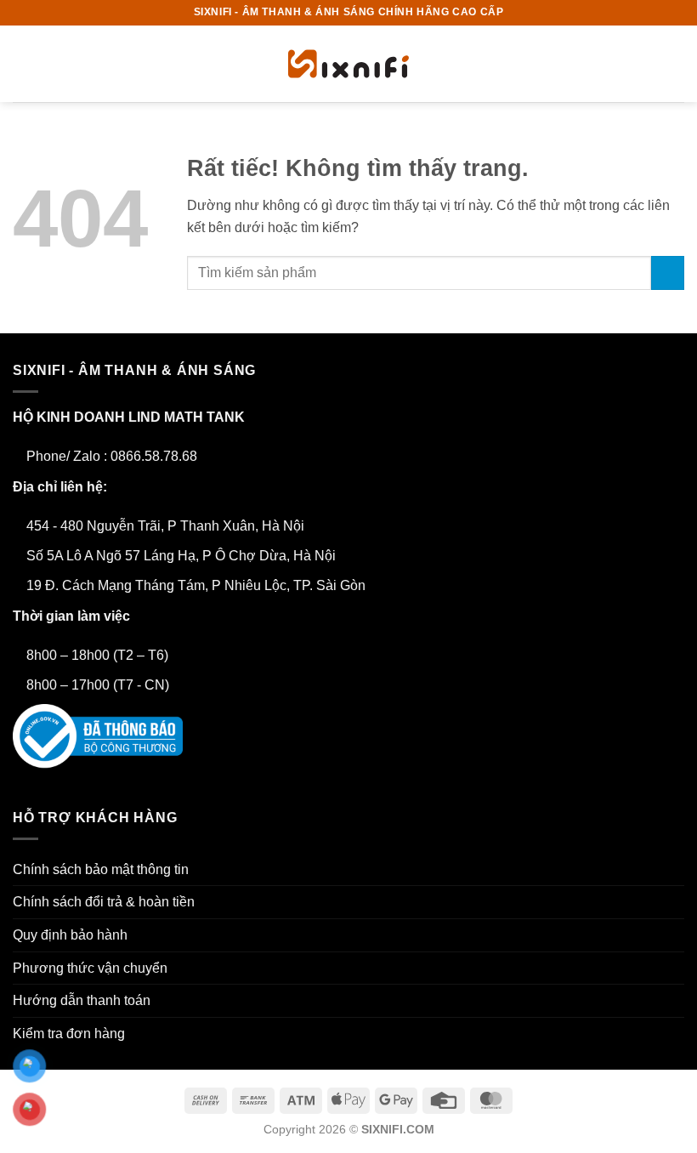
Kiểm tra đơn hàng (69, 1033)
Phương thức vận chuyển (90, 968)
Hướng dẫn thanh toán (81, 1000)
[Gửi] (667, 272)
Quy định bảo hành (70, 935)
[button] (23, 63)
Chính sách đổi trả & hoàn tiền (104, 902)
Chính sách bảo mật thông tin (101, 869)
